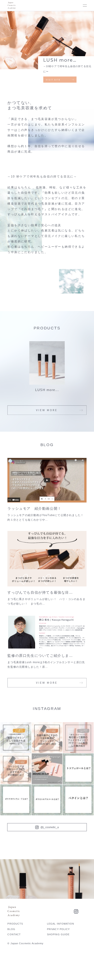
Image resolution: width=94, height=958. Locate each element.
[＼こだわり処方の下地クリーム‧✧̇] (78, 737)
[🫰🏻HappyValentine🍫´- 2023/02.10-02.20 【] (47, 768)
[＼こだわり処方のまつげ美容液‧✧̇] (47, 737)
